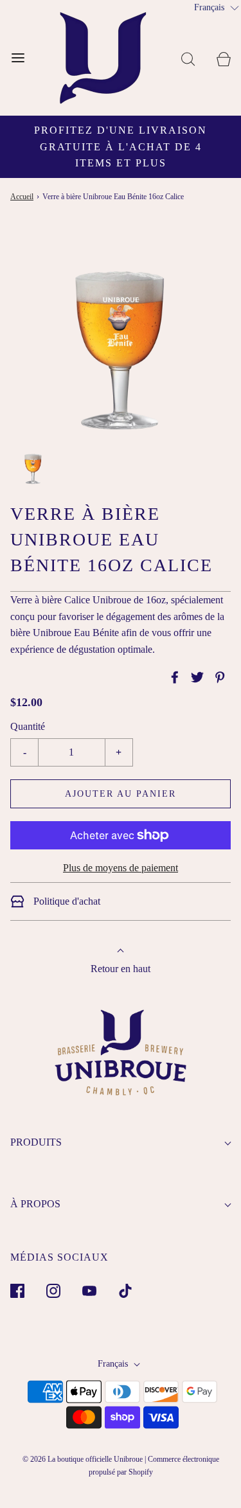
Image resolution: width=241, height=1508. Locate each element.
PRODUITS (36, 1142)
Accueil (21, 196)
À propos (35, 1203)
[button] (33, 465)
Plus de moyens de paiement (120, 867)
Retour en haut (120, 968)
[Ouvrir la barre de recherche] (188, 58)
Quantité (27, 726)
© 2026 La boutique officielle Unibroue (82, 1459)
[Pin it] (218, 677)
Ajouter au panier (120, 794)
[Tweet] (195, 677)
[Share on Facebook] (173, 677)
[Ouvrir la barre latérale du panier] (223, 58)
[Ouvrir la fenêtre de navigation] (17, 58)
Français (114, 1364)
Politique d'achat (65, 901)
